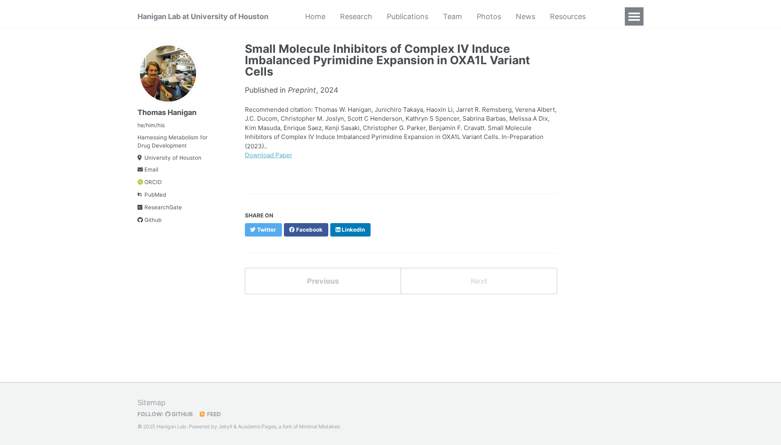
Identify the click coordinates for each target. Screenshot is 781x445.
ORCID (153, 182)
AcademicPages (257, 426)
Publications (407, 16)
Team (452, 16)
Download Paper (268, 155)
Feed (213, 414)
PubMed (155, 194)
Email (151, 169)
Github (152, 220)
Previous (323, 281)
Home (315, 16)
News (525, 16)
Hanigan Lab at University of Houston (202, 16)
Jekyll (225, 426)
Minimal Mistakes (319, 426)
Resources (568, 16)
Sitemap (151, 402)
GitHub (181, 414)
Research (356, 16)
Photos (489, 16)
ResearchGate (163, 207)
